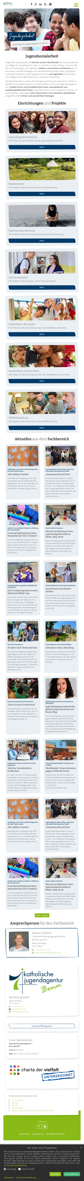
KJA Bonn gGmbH (19, 997)
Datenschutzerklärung (16, 1165)
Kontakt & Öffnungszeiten (42, 1026)
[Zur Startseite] (8, 4)
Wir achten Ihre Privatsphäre (42, 1147)
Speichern (55, 1174)
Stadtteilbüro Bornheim (22, 324)
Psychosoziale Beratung (22, 230)
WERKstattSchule (18, 417)
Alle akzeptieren (72, 1174)
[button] (39, 1126)
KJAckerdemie (16, 183)
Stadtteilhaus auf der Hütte (24, 371)
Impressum (9, 1177)
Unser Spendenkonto (21, 1040)
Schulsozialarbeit (18, 277)
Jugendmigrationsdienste (23, 137)
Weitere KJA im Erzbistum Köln (23, 1096)
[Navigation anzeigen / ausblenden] (77, 5)
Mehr (42, 147)
